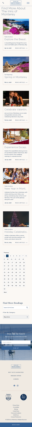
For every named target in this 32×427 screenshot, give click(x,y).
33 (4, 272)
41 (12, 275)
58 (8, 285)
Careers (16, 379)
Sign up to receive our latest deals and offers (16, 336)
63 (4, 289)
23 (12, 266)
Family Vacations (9, 36)
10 (7, 259)
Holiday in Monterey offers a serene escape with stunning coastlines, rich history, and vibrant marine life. (15, 237)
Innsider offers (16, 375)
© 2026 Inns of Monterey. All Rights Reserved (16, 419)
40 (8, 275)
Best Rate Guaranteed (16, 372)
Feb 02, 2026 (8, 120)
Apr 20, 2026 (8, 48)
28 (8, 269)
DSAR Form (16, 415)
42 (16, 275)
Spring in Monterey (16, 77)
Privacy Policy (16, 405)
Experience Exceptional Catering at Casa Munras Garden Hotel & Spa (16, 147)
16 (8, 262)
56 (24, 282)
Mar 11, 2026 (8, 82)
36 (16, 272)
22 (8, 266)
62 (24, 285)
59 (12, 285)
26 (24, 266)
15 (4, 262)
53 (12, 282)
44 (24, 275)
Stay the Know (16, 334)
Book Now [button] (16, 424)
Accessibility (16, 407)
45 (4, 279)
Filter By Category (9, 312)
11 (11, 259)
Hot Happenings (8, 74)
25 (20, 266)
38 (24, 272)
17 (12, 262)
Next (5, 292)
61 (20, 285)
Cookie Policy (16, 411)
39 (4, 275)
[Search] (27, 307)
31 (20, 269)
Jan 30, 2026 (8, 159)
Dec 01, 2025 (8, 242)
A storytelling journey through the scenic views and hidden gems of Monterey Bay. (16, 43)
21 (4, 266)
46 (8, 279)
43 (20, 275)
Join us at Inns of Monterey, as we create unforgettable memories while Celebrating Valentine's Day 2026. (16, 114)
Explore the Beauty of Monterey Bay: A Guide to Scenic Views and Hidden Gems (16, 39)
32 (24, 269)
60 (16, 285)
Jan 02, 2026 (8, 203)
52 (8, 282)
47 (12, 279)
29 (12, 269)
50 (24, 279)
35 (12, 272)
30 (16, 269)
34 (8, 272)
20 (24, 262)
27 (4, 269)
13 (19, 259)
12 (15, 259)
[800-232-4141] (3, 3)
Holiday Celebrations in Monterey (16, 232)
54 (16, 282)
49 (20, 279)
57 (4, 285)
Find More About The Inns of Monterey (13, 11)
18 (16, 262)
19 (20, 262)
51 (4, 282)
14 (23, 259)
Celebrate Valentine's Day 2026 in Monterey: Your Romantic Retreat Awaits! (16, 109)
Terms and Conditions (16, 413)
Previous (6, 252)
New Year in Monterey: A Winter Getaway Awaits (16, 188)
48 (16, 279)
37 (20, 272)
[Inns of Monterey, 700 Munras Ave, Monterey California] (15, 3)
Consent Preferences (16, 417)
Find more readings (13, 303)
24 (16, 266)
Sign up (17, 348)
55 (20, 282)
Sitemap (16, 409)
